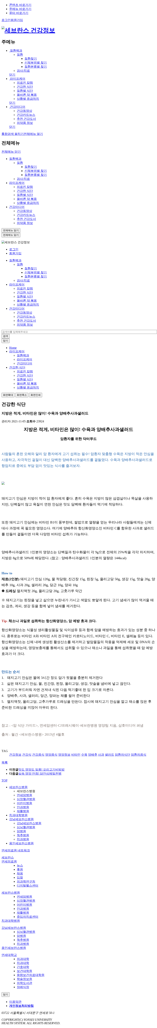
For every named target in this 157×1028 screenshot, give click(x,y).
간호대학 (23, 967)
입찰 (20, 877)
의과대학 (23, 959)
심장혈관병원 (26, 799)
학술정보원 (24, 979)
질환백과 (15, 50)
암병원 (21, 831)
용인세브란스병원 (21, 843)
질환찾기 (31, 166)
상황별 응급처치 (28, 202)
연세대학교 (9, 955)
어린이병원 (24, 803)
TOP (4, 780)
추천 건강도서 (26, 219)
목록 (5, 762)
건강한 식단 (25, 190)
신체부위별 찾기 (36, 170)
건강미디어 (17, 106)
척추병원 (23, 835)
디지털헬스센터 (27, 885)
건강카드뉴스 (26, 215)
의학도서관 (24, 983)
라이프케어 (17, 78)
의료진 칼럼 (25, 186)
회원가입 (15, 253)
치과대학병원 (18, 815)
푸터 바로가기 (18, 13)
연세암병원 (24, 795)
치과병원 (23, 839)
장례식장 (23, 987)
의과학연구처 (26, 881)
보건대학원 (24, 971)
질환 (20, 162)
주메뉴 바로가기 (20, 9)
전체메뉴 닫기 (11, 151)
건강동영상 (24, 211)
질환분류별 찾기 (36, 174)
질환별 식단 (25, 194)
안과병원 (23, 807)
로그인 (13, 249)
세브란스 (8, 857)
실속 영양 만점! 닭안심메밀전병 (39, 773)
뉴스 (20, 865)
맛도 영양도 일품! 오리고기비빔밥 (41, 769)
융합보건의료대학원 (30, 975)
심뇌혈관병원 (26, 827)
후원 (20, 869)
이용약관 (15, 1001)
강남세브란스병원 (21, 819)
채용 (20, 873)
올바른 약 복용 (27, 198)
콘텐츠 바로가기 (20, 4)
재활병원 (23, 811)
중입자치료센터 (27, 916)
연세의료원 (9, 861)
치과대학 (23, 963)
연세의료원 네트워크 (16, 850)
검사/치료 (23, 178)
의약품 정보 (25, 223)
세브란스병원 (18, 787)
